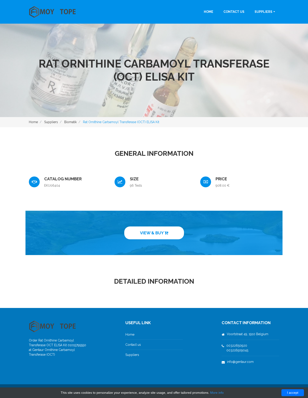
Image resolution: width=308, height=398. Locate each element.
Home (208, 12)
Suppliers (51, 122)
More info (217, 392)
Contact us (233, 12)
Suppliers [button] (263, 12)
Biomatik (70, 122)
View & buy (152, 233)
